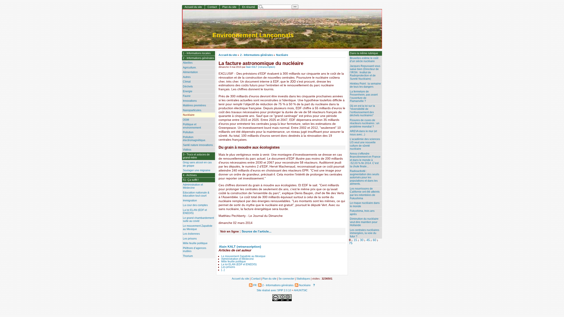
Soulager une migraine (196, 170)
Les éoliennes (191, 233)
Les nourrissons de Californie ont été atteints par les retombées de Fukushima (365, 193)
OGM (186, 119)
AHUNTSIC (301, 290)
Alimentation (190, 72)
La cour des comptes (195, 205)
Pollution (188, 132)
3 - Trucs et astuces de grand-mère (196, 156)
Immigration (190, 200)
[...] (222, 269)
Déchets (188, 86)
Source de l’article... (256, 231)
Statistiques (303, 278)
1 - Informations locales (197, 53)
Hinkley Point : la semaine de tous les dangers (365, 85)
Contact (212, 7)
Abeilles (188, 62)
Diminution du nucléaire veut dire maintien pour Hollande (364, 222)
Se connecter (286, 278)
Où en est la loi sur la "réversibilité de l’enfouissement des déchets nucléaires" (362, 110)
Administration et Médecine (237, 258)
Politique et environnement (192, 126)
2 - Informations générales (256, 54)
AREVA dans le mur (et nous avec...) (363, 133)
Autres (187, 77)
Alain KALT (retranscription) (260, 67)
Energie (187, 91)
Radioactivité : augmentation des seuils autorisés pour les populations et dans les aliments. (364, 177)
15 (355, 240)
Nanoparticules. (192, 110)
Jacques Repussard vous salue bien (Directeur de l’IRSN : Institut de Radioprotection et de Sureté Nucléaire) (365, 72)
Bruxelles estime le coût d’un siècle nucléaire (364, 60)
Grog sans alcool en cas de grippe (197, 164)
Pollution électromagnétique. (194, 139)
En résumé (248, 7)
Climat (187, 81)
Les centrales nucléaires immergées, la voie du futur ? (364, 233)
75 (350, 243)
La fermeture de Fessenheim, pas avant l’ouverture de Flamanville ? (364, 96)
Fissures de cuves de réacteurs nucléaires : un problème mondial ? (364, 123)
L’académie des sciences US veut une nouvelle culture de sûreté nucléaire (365, 144)
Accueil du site (228, 54)
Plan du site (229, 7)
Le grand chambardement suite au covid (198, 219)
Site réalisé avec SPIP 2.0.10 (274, 290)
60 (374, 240)
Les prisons (228, 267)
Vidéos (187, 149)
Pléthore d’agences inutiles (194, 250)
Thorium (188, 256)
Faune (187, 96)
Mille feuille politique (233, 261)
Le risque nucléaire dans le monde (365, 204)
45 (368, 240)
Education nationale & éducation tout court (196, 194)
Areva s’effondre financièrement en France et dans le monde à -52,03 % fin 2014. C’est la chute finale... (365, 160)
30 (362, 240)
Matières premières (194, 105)
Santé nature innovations (198, 145)
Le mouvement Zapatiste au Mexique (243, 256)
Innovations (190, 100)
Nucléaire (282, 54)
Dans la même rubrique (364, 53)
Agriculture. (190, 67)
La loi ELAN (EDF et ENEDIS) (239, 264)
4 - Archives (190, 175)
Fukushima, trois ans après (362, 212)
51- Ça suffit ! (191, 179)
